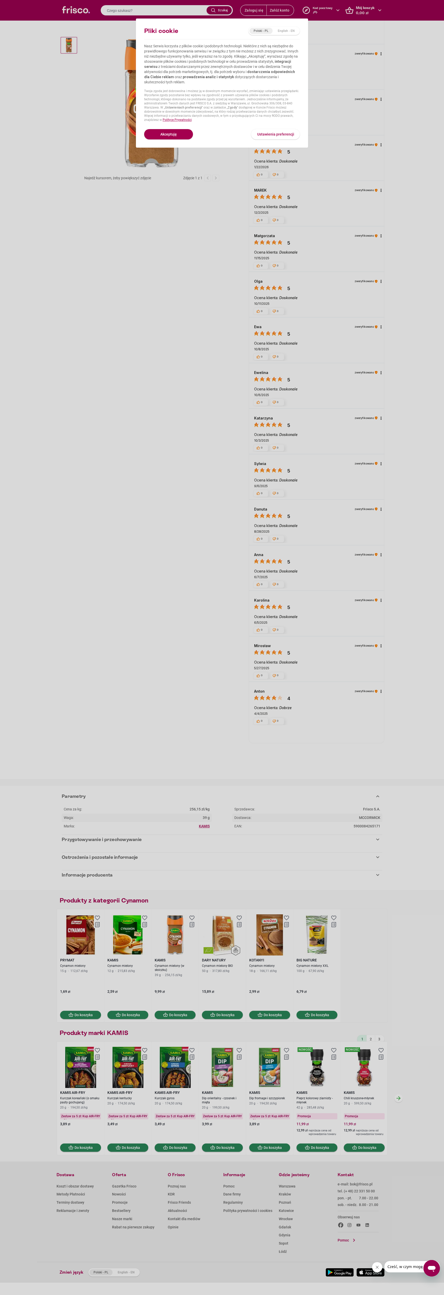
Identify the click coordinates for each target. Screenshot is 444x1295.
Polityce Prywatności (177, 120)
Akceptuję (168, 134)
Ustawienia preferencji (275, 134)
